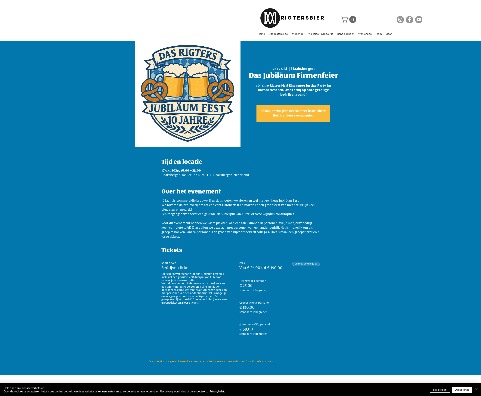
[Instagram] (400, 19)
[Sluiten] (476, 389)
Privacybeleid (217, 391)
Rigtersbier (303, 17)
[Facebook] (409, 19)
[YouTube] (418, 19)
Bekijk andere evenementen (293, 115)
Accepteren (462, 389)
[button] (349, 19)
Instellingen (440, 389)
